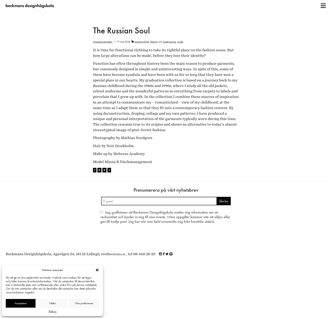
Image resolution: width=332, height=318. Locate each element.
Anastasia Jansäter (103, 41)
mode (180, 41)
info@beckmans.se (113, 254)
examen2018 (142, 41)
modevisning (169, 41)
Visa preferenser (84, 303)
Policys (52, 311)
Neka (52, 303)
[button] (97, 270)
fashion (154, 41)
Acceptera (21, 303)
